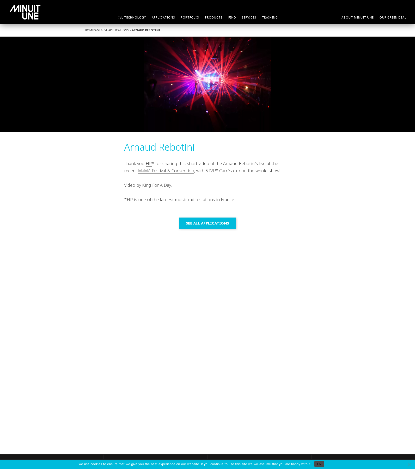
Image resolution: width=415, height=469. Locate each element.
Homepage (92, 30)
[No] (409, 464)
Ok (319, 464)
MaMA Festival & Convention (166, 170)
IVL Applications (116, 30)
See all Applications (207, 223)
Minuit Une (25, 12)
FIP (149, 163)
